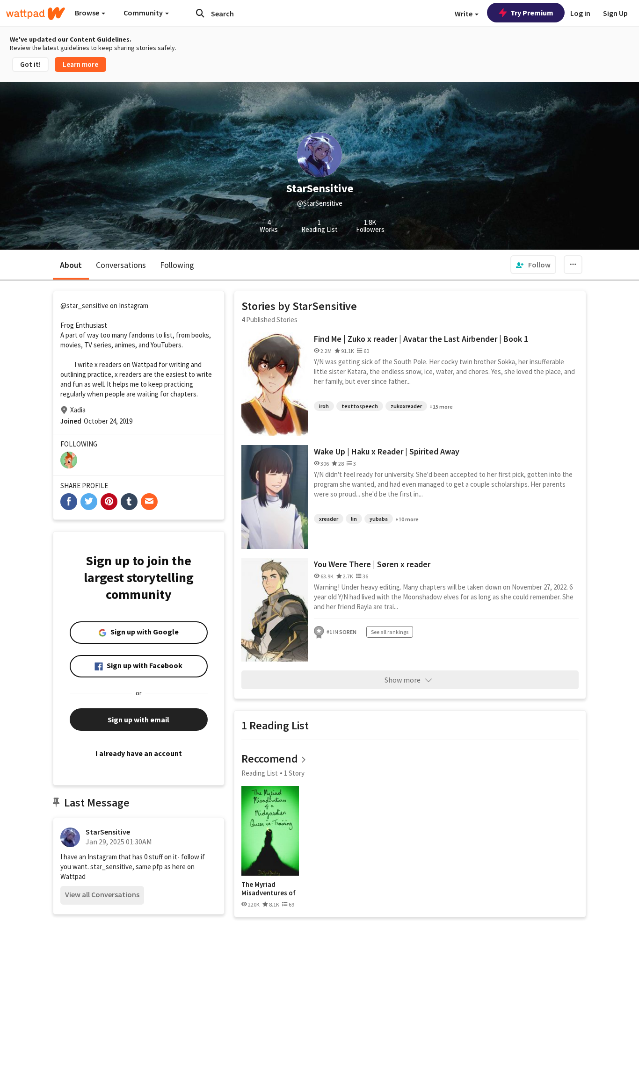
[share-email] (149, 501)
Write (464, 13)
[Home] (35, 13)
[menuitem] (533, 264)
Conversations (121, 264)
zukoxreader (406, 406)
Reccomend (269, 758)
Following (177, 264)
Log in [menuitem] (580, 13)
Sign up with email (138, 719)
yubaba (379, 518)
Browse (88, 12)
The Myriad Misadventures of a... (268, 888)
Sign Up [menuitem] (615, 13)
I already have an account (138, 753)
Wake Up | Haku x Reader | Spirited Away (386, 451)
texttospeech (359, 406)
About (71, 264)
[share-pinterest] (109, 501)
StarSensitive (108, 832)
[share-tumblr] (129, 501)
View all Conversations (102, 894)
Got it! (30, 64)
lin (354, 518)
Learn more (80, 64)
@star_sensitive (84, 305)
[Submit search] (200, 13)
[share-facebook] (68, 501)
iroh (324, 406)
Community (143, 12)
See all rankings (389, 631)
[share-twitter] (88, 501)
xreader (328, 518)
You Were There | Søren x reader (372, 564)
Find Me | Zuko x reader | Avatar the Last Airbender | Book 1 (421, 338)
